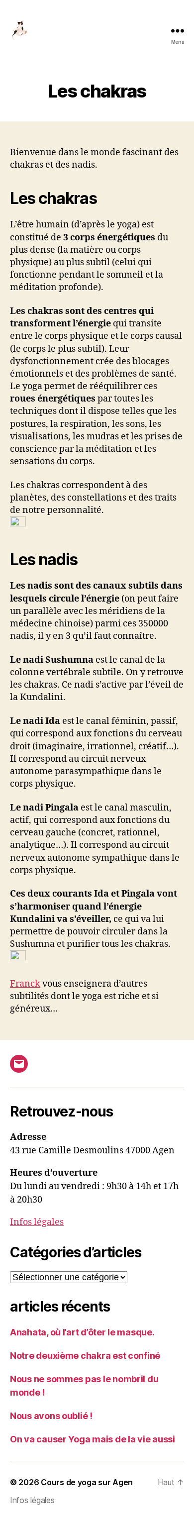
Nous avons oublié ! (51, 1416)
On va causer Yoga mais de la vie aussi (92, 1439)
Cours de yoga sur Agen (87, 1482)
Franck (25, 984)
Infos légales (37, 1222)
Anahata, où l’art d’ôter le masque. (82, 1332)
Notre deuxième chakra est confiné (85, 1355)
